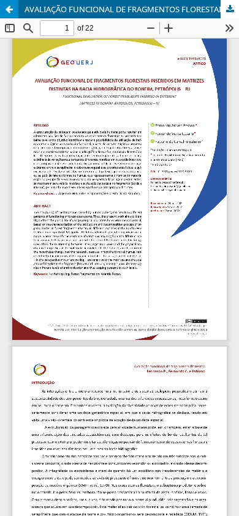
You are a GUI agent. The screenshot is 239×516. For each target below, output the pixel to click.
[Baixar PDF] (230, 9)
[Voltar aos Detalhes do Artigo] (9, 9)
